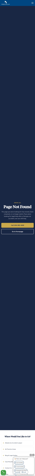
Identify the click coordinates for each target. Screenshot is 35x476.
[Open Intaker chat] (16, 475)
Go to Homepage (17, 231)
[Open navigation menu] (32, 3)
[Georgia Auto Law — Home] (5, 3)
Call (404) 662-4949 (17, 225)
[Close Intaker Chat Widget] (33, 455)
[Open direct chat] (31, 455)
